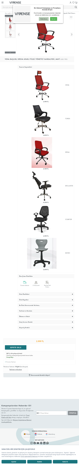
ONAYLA (72, 413)
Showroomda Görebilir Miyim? (40, 375)
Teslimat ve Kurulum (15, 369)
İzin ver (54, 19)
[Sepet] (76, 2)
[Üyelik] (70, 2)
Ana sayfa (8, 13)
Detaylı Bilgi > (10, 357)
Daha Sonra (43, 19)
